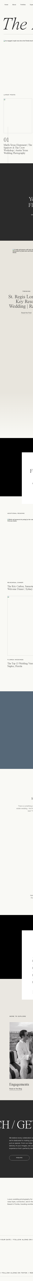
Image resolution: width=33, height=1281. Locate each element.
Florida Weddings (15, 660)
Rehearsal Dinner (15, 582)
